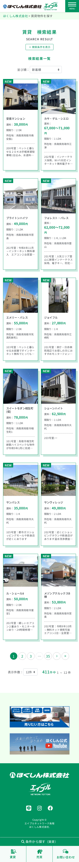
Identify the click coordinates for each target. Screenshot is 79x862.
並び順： (23, 69)
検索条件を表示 (39, 47)
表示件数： (15, 672)
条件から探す (41, 841)
